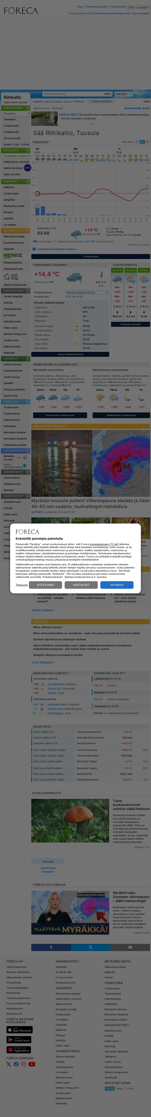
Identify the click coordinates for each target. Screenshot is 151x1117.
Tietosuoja (22, 584)
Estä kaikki (45, 585)
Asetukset (81, 585)
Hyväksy (117, 585)
